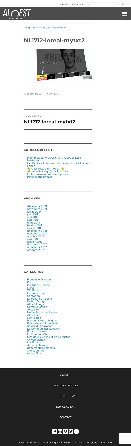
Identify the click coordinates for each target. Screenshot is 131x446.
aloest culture (36, 350)
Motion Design (36, 301)
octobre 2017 (35, 250)
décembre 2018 (37, 231)
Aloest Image (35, 304)
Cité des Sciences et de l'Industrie (48, 337)
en (128, 4)
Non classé (34, 318)
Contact (64, 4)
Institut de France (38, 285)
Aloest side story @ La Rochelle (47, 171)
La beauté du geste (39, 299)
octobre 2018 (35, 236)
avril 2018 (33, 239)
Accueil (65, 375)
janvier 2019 (34, 228)
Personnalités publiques (42, 320)
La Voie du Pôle (37, 334)
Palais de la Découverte (42, 323)
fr (122, 4)
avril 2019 (33, 220)
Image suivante (57, 27)
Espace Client (65, 407)
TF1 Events (34, 290)
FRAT (30, 288)
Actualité (33, 309)
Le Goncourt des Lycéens (43, 329)
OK (116, 4)
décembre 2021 (37, 206)
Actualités (77, 4)
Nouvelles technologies (42, 312)
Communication (37, 307)
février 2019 (34, 225)
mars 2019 (33, 222)
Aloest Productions (17, 14)
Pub (29, 282)
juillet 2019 (34, 212)
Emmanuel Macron (39, 279)
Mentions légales (65, 385)
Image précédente (34, 27)
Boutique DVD (65, 396)
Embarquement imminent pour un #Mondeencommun (48, 175)
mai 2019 (33, 217)
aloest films (34, 353)
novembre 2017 (37, 247)
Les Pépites (34, 342)
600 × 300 (52, 93)
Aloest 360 (34, 315)
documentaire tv (37, 345)
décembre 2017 (37, 244)
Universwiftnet (36, 293)
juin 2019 (32, 214)
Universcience (36, 340)
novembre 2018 (37, 233)
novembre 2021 (37, 209)
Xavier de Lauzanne (39, 326)
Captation (33, 296)
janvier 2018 (34, 242)
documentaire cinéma (41, 348)
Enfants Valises (36, 331)
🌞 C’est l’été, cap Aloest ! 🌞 (45, 168)
